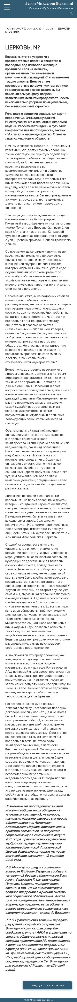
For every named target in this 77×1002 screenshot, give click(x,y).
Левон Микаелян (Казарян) (49, 3)
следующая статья (47, 985)
